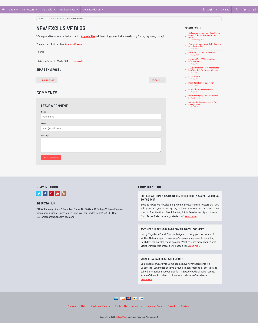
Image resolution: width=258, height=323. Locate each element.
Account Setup (155, 306)
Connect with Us (91, 9)
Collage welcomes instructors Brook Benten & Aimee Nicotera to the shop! (204, 36)
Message (45, 135)
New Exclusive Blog (76, 19)
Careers (72, 306)
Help (83, 306)
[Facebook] (45, 193)
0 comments (77, 61)
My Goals (47, 9)
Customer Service (100, 306)
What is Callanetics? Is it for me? (202, 54)
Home (41, 19)
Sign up (225, 9)
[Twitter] (38, 193)
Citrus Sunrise (194, 77)
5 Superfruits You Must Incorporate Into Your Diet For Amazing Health (203, 70)
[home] (3, 9)
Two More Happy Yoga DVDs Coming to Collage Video (204, 46)
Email (43, 124)
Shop (12, 9)
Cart (251, 9)
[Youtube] (57, 193)
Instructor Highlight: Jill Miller (201, 84)
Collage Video (121, 317)
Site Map (185, 306)
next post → (157, 79)
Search (172, 306)
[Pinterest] (51, 193)
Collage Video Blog (55, 19)
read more (190, 216)
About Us (137, 306)
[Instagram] (64, 193)
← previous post (46, 79)
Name (43, 112)
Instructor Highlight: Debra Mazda (203, 97)
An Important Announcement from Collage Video (203, 104)
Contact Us (121, 306)
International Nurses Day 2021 (201, 90)
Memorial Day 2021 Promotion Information (201, 61)
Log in (209, 9)
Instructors (28, 9)
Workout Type (67, 9)
